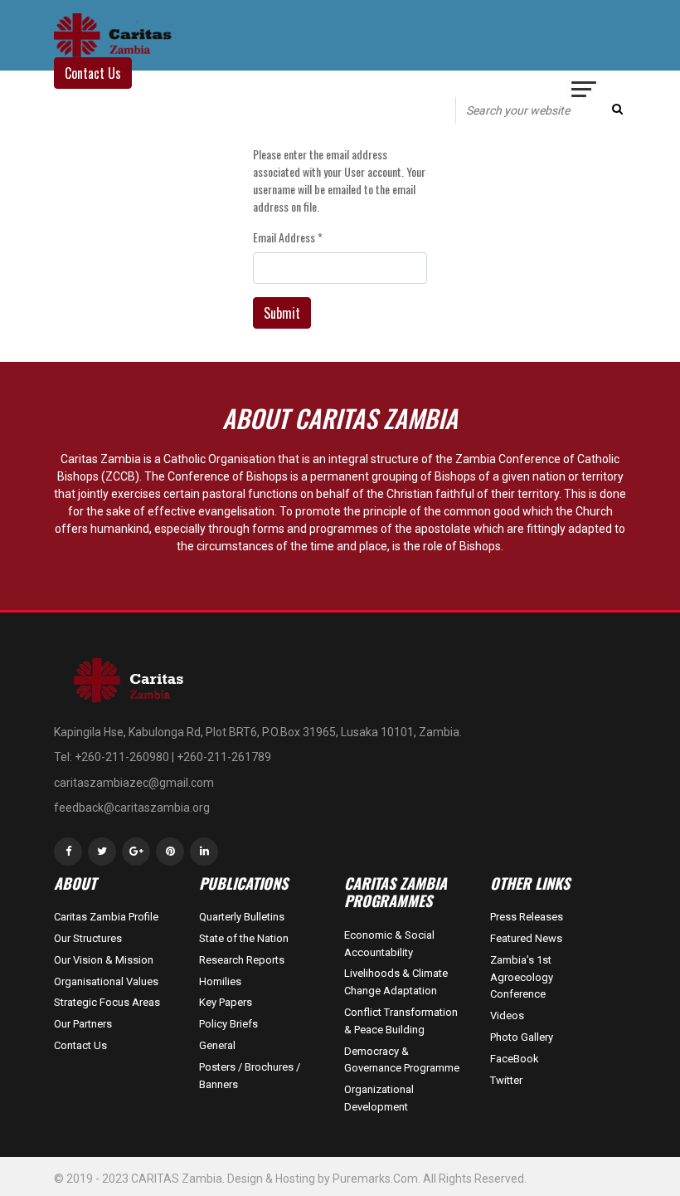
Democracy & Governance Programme (401, 1060)
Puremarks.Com (375, 1178)
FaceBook (514, 1058)
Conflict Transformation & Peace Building (401, 1021)
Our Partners (83, 1024)
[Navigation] (584, 91)
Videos (507, 1015)
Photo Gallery (521, 1037)
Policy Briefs (228, 1024)
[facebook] (68, 851)
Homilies (220, 981)
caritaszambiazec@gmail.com (134, 782)
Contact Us (80, 1045)
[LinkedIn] (204, 851)
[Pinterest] (170, 851)
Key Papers (225, 1002)
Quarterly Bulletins (241, 916)
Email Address (288, 237)
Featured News (526, 938)
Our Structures (88, 938)
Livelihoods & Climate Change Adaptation (396, 982)
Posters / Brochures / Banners (249, 1076)
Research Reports (241, 960)
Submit (282, 313)
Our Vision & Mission (103, 960)
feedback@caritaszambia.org (132, 807)
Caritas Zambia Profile (106, 916)
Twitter (506, 1080)
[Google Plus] (136, 851)
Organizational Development (379, 1098)
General (217, 1045)
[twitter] (102, 851)
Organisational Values (106, 981)
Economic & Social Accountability (389, 944)
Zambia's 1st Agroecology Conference (521, 977)
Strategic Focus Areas (107, 1002)
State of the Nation (244, 938)
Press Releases (526, 916)
